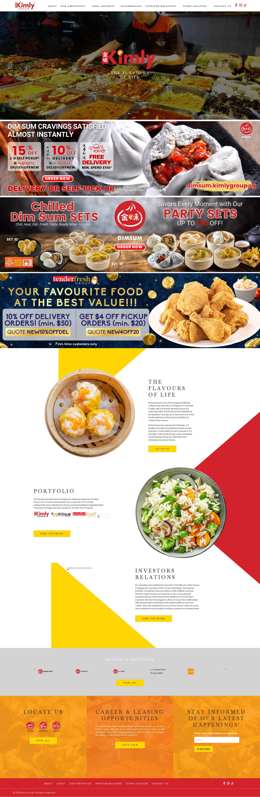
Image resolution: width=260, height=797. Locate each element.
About (52, 6)
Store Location (195, 6)
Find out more (51, 533)
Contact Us (222, 6)
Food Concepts (103, 6)
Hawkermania (131, 6)
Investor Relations (161, 6)
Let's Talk (130, 745)
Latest (61, 783)
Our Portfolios (73, 6)
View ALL (130, 683)
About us (162, 449)
